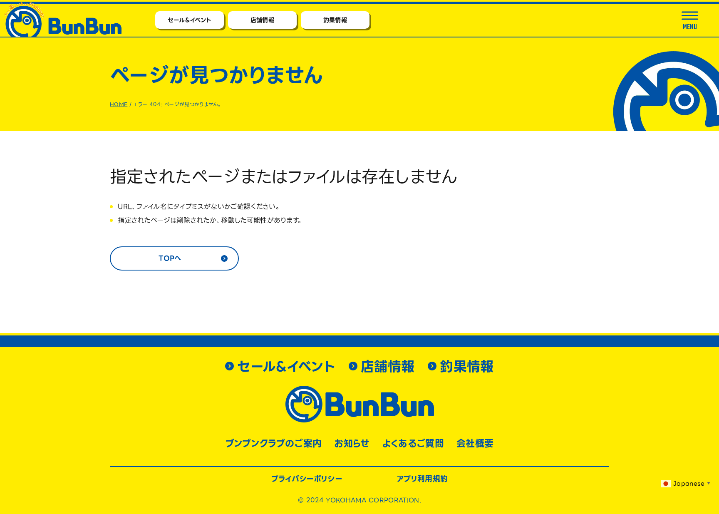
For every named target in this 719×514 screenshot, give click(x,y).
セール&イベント (190, 20)
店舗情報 (262, 20)
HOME (118, 104)
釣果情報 (335, 20)
